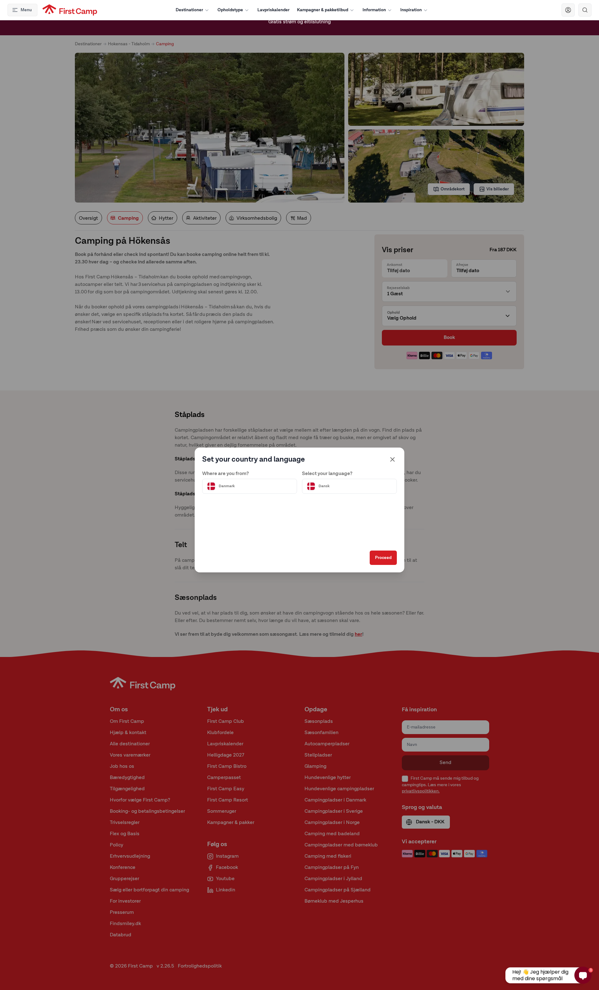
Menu (26, 10)
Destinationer (189, 10)
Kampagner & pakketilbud (322, 10)
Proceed (383, 558)
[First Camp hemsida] (69, 10)
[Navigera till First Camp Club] (568, 10)
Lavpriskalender (273, 10)
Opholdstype (230, 10)
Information (374, 10)
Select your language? (327, 473)
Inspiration (411, 10)
